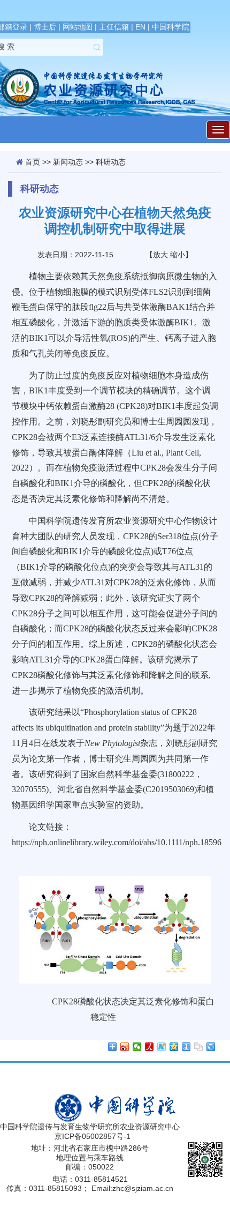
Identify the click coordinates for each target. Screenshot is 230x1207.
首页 (32, 162)
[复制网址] (198, 1046)
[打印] (211, 1046)
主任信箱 (114, 27)
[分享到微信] (137, 1046)
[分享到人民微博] (149, 1046)
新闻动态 (68, 162)
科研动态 (111, 162)
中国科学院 (170, 27)
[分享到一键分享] (186, 1046)
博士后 (45, 27)
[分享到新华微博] (161, 1046)
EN (140, 27)
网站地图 (78, 27)
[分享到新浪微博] (124, 1046)
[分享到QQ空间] (174, 1046)
